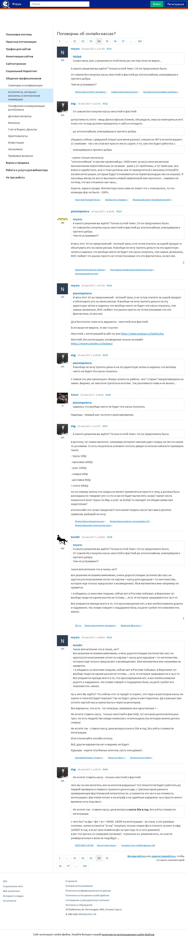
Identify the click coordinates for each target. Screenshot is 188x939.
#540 (105, 769)
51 (74, 41)
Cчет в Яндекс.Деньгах (22, 129)
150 (140, 41)
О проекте (71, 881)
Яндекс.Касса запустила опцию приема (94, 525)
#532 (105, 103)
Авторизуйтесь (136, 856)
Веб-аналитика (11, 891)
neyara (75, 48)
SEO (5, 881)
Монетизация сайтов (19, 56)
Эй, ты (78, 625)
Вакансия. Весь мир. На (132, 625)
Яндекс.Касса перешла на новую (90, 521)
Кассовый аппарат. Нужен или (89, 757)
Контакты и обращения (79, 905)
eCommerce (9, 900)
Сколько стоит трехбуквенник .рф (138, 845)
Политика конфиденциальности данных (88, 890)
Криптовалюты (18, 136)
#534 (109, 285)
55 (107, 41)
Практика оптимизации (21, 41)
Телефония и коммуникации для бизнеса (26, 107)
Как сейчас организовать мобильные (161, 91)
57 (123, 41)
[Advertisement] (94, 18)
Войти (157, 4)
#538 (109, 537)
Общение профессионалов (23, 78)
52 (83, 41)
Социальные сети (13, 886)
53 (91, 41)
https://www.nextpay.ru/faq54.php (142, 333)
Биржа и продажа (17, 162)
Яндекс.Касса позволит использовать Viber (130, 521)
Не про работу (15, 177)
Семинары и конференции (25, 85)
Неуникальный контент (86, 273)
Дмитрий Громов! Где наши (88, 199)
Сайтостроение (16, 63)
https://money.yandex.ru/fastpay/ (92, 343)
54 (99, 41)
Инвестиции (16, 142)
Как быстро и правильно (117, 199)
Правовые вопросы (20, 156)
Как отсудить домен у (107, 845)
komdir (75, 537)
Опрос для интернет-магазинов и (91, 91)
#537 (105, 426)
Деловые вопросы (20, 116)
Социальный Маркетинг (21, 71)
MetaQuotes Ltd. (88, 914)
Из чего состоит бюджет (141, 757)
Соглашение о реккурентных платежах (87, 900)
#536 (108, 394)
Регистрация (175, 4)
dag (73, 103)
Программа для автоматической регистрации (132, 269)
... (67, 41)
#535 (105, 355)
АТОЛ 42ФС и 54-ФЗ (84, 845)
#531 (109, 48)
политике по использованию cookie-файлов (128, 934)
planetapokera (80, 211)
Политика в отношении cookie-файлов (87, 895)
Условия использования (79, 885)
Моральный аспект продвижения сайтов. (153, 199)
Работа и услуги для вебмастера (27, 170)
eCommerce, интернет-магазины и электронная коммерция (24, 95)
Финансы (14, 123)
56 (115, 41)
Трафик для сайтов (18, 49)
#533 (119, 211)
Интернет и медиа (13, 896)
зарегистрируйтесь (163, 856)
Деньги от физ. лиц (117, 757)
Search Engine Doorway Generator (91, 269)
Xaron (74, 394)
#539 (109, 637)
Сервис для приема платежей (125, 91)
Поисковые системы (19, 34)
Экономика (15, 149)
